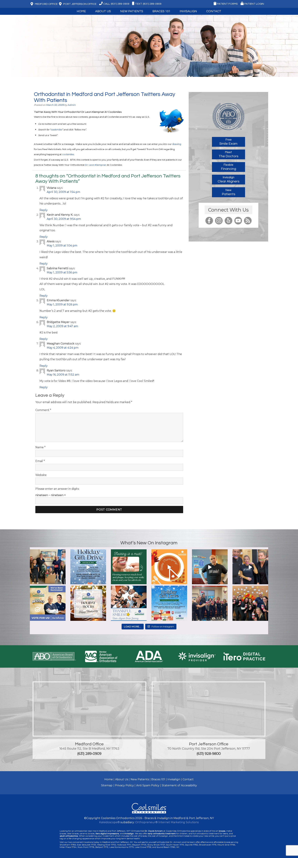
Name (40, 447)
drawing (176, 144)
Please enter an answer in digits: (57, 488)
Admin (72, 105)
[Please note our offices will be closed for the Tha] (88, 603)
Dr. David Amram (154, 831)
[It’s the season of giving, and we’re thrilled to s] (88, 567)
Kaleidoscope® (109, 822)
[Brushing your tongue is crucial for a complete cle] (250, 567)
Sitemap (106, 785)
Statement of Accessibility (179, 785)
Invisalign (188, 11)
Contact (188, 779)
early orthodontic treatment (162, 833)
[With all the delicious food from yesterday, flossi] (129, 567)
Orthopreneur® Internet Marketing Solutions (167, 822)
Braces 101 (161, 11)
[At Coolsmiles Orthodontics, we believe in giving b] (48, 567)
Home (81, 11)
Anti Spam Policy (147, 785)
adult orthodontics (69, 836)
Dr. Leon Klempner (96, 164)
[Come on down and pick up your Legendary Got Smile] (210, 567)
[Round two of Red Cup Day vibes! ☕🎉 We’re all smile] (210, 603)
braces (222, 831)
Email (40, 461)
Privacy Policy (124, 785)
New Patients (140, 779)
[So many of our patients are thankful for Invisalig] (129, 603)
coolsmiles (56, 129)
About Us (121, 779)
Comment (43, 410)
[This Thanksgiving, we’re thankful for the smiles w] (169, 567)
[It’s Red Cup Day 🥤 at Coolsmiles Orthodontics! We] (250, 603)
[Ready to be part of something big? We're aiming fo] (48, 603)
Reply (43, 210)
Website (41, 475)
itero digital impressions (107, 833)
